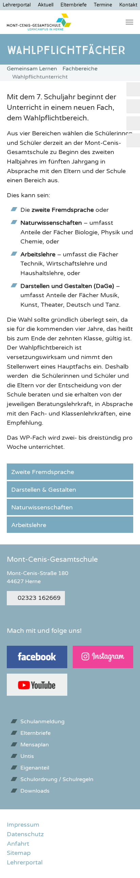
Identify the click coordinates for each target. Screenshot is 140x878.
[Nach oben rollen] (124, 861)
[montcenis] (39, 22)
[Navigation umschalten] (129, 22)
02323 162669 (39, 598)
